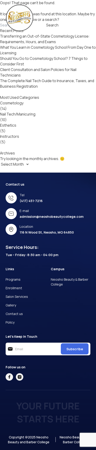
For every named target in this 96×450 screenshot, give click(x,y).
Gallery (11, 305)
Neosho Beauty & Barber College (69, 281)
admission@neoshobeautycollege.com (52, 216)
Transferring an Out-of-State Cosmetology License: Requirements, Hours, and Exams (45, 39)
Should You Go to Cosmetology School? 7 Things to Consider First (44, 61)
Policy (10, 322)
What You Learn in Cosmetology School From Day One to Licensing (48, 50)
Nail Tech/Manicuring (17, 114)
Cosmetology (12, 103)
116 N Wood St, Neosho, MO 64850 (47, 232)
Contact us (14, 314)
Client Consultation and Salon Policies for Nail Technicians (38, 72)
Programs (13, 279)
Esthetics (8, 125)
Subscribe (74, 349)
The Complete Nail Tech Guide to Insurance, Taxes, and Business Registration (47, 83)
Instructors (9, 136)
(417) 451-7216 (31, 201)
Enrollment (14, 288)
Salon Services (17, 296)
